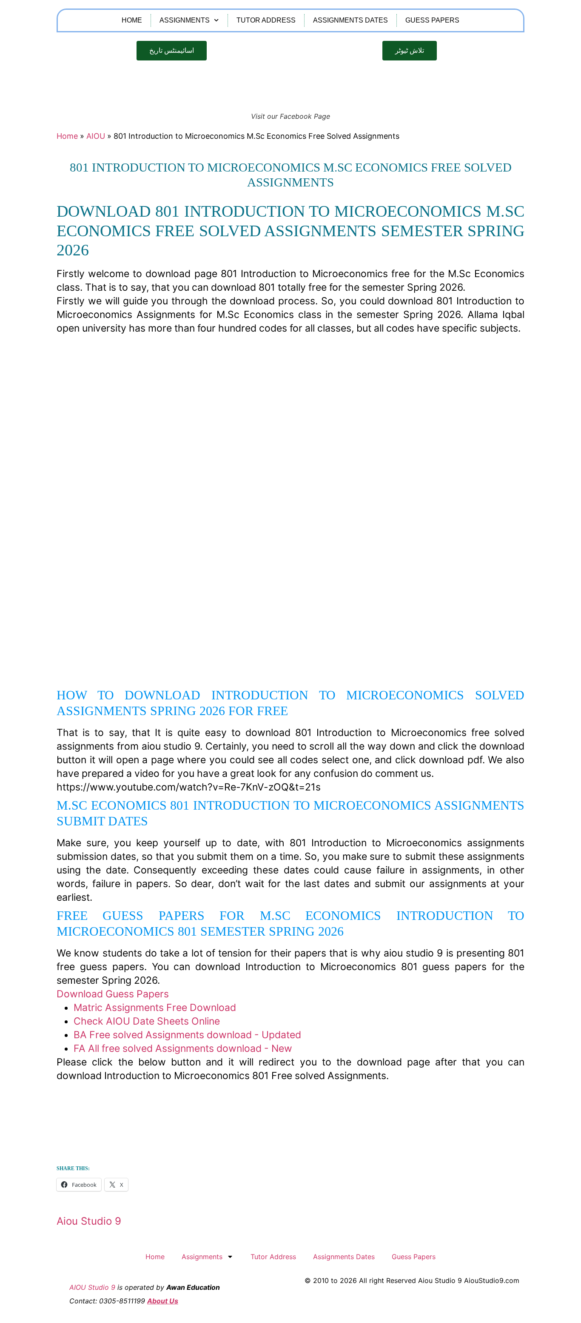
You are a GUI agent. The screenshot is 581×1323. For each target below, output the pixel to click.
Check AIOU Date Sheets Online (147, 1021)
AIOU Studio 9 (92, 1287)
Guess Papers (432, 20)
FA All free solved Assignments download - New (183, 1048)
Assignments (184, 20)
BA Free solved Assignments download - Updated (187, 1035)
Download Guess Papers (113, 994)
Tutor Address (266, 20)
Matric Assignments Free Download (155, 1008)
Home (132, 20)
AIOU (95, 136)
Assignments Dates (350, 20)
